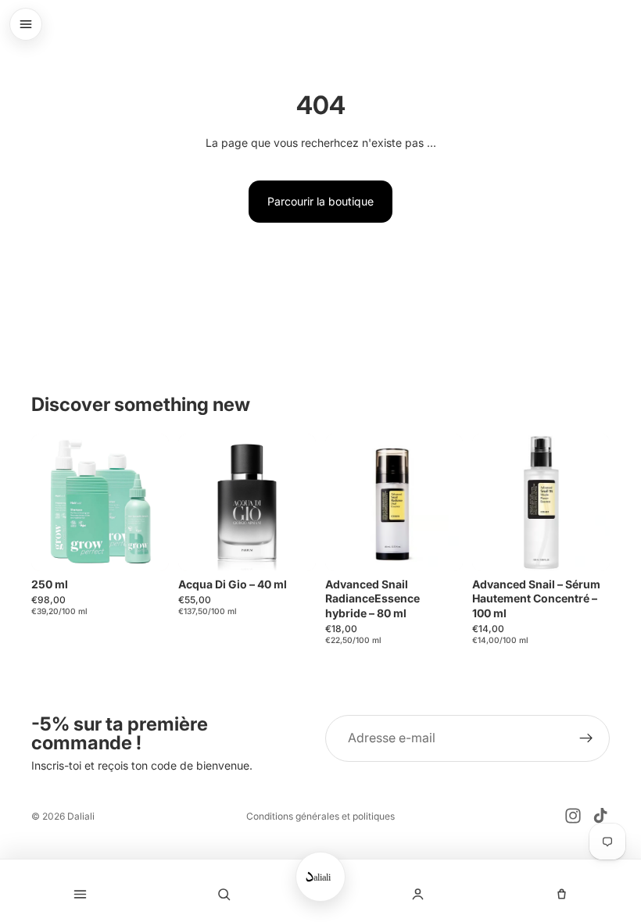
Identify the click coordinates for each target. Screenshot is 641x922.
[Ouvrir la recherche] (223, 894)
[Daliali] (320, 877)
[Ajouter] (145, 547)
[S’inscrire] (586, 738)
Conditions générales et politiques (320, 816)
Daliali (81, 816)
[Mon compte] (417, 894)
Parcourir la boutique (320, 201)
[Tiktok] (600, 815)
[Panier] (561, 894)
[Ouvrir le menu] (25, 24)
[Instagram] (573, 815)
